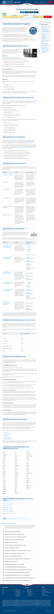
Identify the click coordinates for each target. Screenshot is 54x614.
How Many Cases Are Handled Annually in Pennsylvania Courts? (46, 41)
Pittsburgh (27, 278)
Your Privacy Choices (45, 591)
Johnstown (27, 275)
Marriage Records (29, 591)
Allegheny (4, 454)
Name (22, 12)
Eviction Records (18, 594)
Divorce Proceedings (18, 527)
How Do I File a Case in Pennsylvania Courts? (45, 44)
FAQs (38, 2)
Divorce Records (18, 592)
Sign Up (50, 2)
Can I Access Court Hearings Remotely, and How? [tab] (13, 556)
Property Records (29, 593)
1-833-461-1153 (18, 2)
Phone (27, 12)
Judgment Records (18, 595)
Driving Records (18, 593)
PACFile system (21, 394)
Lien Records (29, 590)
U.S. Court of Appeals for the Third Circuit (10, 312)
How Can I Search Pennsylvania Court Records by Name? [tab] (14, 564)
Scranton (27, 260)
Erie (26, 271)
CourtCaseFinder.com (7, 2)
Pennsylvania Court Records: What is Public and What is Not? (45, 31)
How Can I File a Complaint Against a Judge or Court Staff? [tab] (15, 553)
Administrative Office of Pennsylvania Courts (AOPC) (26, 140)
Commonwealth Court (6, 189)
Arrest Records (18, 589)
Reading (29, 250)
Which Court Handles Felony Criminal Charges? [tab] (13, 531)
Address (36, 12)
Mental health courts (7, 434)
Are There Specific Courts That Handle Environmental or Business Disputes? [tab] (17, 558)
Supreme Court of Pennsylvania (8, 174)
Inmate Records (29, 589)
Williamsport (28, 295)
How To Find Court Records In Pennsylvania (46, 27)
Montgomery (17, 493)
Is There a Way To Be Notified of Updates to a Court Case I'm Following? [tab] (17, 572)
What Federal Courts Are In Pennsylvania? (45, 38)
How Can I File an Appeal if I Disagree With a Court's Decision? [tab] (15, 545)
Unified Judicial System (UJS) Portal (12, 57)
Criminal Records (18, 591)
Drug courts (6, 432)
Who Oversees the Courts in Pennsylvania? (45, 34)
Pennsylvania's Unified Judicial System (10, 140)
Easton (29, 247)
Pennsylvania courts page (31, 76)
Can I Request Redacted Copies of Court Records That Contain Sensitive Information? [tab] (19, 577)
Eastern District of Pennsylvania (8, 507)
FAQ (3, 591)
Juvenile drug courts (7, 437)
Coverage (3, 592)
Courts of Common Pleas (7, 197)
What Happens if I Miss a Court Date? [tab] (11, 542)
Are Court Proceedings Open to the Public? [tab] (12, 547)
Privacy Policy (44, 590)
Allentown (29, 245)
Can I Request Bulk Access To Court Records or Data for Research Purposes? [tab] (17, 580)
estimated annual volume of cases (16, 329)
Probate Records (29, 592)
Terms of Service (44, 589)
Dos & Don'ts (44, 594)
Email (31, 12)
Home (35, 2)
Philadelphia (29, 249)
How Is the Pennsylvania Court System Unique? (46, 46)
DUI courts (5, 435)
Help (3, 593)
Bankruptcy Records (18, 590)
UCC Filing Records (30, 594)
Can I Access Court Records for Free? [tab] (11, 561)
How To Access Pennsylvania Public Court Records (46, 29)
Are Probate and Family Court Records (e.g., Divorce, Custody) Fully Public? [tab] (17, 575)
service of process (24, 404)
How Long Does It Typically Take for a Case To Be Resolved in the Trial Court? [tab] (18, 550)
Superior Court (5, 182)
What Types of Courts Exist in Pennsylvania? (46, 36)
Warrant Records (29, 595)
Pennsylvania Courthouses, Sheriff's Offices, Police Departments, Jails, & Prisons (46, 48)
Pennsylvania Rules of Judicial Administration (21, 147)
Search (47, 17)
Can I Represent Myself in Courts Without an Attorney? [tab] (14, 539)
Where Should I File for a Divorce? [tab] (10, 523)
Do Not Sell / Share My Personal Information (46, 593)
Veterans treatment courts (8, 438)
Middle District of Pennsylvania (8, 509)
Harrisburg (27, 257)
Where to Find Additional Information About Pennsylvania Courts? (45, 51)
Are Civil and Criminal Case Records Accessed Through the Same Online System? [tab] (18, 569)
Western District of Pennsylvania (8, 511)
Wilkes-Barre (28, 263)
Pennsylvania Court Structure (7, 505)
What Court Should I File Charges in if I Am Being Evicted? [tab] (14, 534)
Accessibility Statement (45, 595)
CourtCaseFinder (6, 34)
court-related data (22, 324)
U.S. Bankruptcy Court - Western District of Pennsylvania (6, 303)
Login (46, 2)
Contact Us (42, 2)
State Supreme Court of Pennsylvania (9, 513)
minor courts (21, 216)
